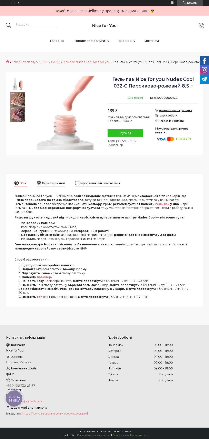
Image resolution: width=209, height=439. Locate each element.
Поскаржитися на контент (94, 435)
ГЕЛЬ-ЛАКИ (51, 62)
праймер (44, 277)
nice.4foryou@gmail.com (24, 401)
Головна (57, 41)
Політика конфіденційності (129, 435)
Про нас (124, 41)
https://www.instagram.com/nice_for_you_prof (55, 413)
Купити (125, 133)
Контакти (151, 41)
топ (39, 297)
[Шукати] (8, 26)
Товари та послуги (89, 41)
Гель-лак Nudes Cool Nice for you (86, 62)
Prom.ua (126, 431)
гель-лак (162, 204)
